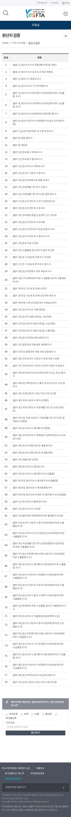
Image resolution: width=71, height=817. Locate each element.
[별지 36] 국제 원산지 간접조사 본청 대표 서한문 (36, 358)
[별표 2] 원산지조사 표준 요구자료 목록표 (33, 72)
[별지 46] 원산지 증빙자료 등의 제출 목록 (32, 452)
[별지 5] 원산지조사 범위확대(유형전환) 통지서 (35, 114)
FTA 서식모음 (18, 43)
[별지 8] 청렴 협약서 (22, 138)
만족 (26, 714)
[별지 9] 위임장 (20, 145)
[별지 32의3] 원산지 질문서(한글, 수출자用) (34, 330)
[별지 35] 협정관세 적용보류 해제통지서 (32, 344)
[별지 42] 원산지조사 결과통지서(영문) (31, 428)
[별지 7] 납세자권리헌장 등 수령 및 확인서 (33, 131)
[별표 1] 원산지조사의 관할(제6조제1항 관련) (34, 65)
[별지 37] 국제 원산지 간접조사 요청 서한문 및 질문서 (38, 365)
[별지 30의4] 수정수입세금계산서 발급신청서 (34, 302)
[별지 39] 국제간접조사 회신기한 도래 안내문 (34, 393)
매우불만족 (11, 718)
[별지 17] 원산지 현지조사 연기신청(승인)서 (34, 201)
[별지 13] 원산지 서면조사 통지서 (29, 173)
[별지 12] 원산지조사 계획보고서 (28, 166)
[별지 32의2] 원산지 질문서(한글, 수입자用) (34, 323)
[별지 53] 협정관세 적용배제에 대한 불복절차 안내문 (38, 515)
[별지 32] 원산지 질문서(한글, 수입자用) (32, 316)
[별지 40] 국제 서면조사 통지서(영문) (31, 400)
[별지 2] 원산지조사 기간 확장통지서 (30, 86)
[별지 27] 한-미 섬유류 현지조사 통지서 (32, 264)
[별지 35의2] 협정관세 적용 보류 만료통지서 (34, 352)
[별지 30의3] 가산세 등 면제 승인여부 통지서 (34, 295)
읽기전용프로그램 (13, 773)
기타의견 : (10, 723)
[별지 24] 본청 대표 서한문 (25, 243)
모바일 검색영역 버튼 (5, 13)
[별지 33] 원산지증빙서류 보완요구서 (31, 338)
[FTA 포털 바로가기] (35, 13)
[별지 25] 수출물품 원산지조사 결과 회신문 (33, 250)
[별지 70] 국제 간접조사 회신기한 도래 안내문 (35, 682)
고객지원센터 (41, 3)
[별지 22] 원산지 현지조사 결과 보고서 (31, 236)
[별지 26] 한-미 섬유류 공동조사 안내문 (32, 257)
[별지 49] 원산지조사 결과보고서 (28, 466)
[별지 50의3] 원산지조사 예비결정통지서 (32, 488)
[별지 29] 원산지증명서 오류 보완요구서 (32, 271)
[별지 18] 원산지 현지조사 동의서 (29, 208)
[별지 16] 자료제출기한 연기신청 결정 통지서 (34, 194)
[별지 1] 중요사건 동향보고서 (27, 79)
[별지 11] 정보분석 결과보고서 (27, 159)
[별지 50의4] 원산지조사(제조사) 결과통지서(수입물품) (39, 494)
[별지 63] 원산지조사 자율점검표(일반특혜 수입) (36, 616)
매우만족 (13, 714)
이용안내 (40, 768)
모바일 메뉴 (65, 13)
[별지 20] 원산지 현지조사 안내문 (29, 222)
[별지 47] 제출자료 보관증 (25, 459)
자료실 (5, 43)
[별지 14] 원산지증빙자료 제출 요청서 (31, 180)
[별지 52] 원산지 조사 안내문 (26, 509)
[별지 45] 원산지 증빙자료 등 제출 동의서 (32, 445)
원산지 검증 (34, 43)
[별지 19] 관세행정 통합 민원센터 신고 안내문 (35, 215)
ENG (68, 3)
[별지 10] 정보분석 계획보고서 (27, 152)
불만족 (48, 714)
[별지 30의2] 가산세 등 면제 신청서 (30, 288)
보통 (37, 714)
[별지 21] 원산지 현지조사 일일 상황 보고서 (33, 229)
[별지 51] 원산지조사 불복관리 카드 (30, 501)
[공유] (66, 36)
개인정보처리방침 (13, 778)
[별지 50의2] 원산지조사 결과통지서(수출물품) (35, 480)
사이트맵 (54, 3)
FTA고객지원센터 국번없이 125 (15, 768)
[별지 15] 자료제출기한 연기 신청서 (30, 187)
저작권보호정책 (37, 773)
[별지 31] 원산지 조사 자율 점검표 (29, 309)
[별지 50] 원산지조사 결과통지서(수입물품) (33, 474)
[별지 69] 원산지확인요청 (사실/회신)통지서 (34, 675)
